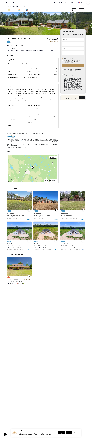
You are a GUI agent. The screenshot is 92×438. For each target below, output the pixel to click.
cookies (23, 432)
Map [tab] (22, 10)
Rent (60, 2)
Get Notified (81, 97)
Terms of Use (66, 71)
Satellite (54, 157)
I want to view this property (69, 58)
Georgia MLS (21, 140)
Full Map (54, 180)
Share (82, 10)
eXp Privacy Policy (76, 70)
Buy (55, 2)
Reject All (69, 433)
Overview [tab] (13, 10)
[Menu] (88, 3)
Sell (66, 2)
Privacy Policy (48, 434)
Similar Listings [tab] (33, 10)
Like (75, 10)
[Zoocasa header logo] (8, 2)
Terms (42, 434)
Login (73, 2)
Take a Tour (73, 66)
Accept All (61, 433)
